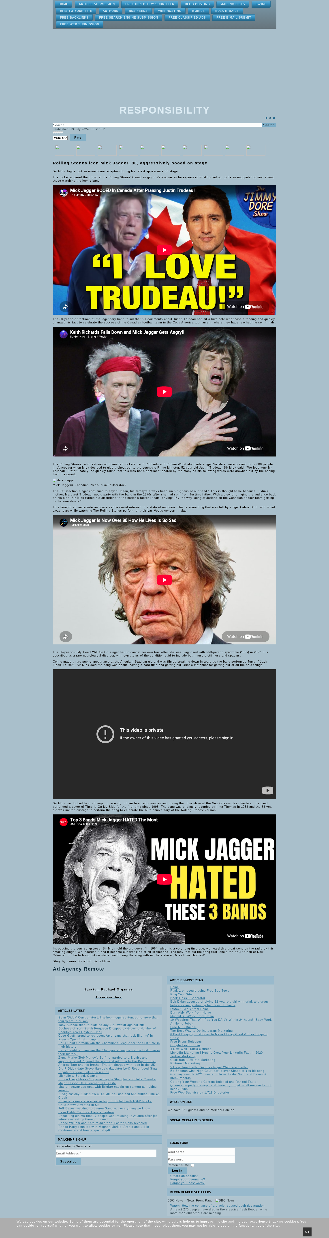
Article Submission (97, 4)
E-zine (261, 4)
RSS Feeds (138, 11)
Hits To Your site (76, 11)
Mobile (198, 11)
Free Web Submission (79, 24)
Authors (110, 11)
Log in (177, 1170)
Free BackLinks (74, 17)
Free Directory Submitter (149, 4)
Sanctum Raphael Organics (108, 989)
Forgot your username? (187, 1179)
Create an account (184, 1176)
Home (63, 4)
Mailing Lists (232, 4)
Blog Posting (197, 4)
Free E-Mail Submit (233, 17)
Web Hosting (170, 11)
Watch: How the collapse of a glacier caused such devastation (217, 1205)
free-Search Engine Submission (128, 17)
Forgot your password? (187, 1183)
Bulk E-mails (227, 11)
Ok (307, 1232)
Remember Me (178, 1165)
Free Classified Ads (187, 17)
